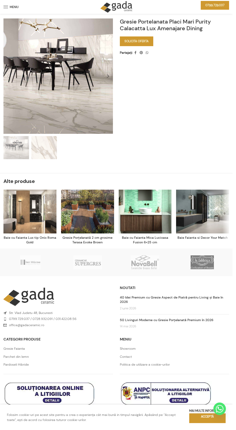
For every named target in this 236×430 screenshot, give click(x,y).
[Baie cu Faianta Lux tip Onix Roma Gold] (29, 211)
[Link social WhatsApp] (147, 53)
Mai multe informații (205, 411)
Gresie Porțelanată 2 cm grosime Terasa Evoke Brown (87, 240)
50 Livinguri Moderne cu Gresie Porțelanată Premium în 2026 (166, 320)
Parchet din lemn (16, 357)
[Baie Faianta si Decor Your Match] (202, 211)
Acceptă (207, 416)
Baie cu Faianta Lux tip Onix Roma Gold (30, 240)
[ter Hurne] (30, 262)
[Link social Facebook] (135, 53)
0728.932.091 (42, 319)
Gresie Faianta (14, 348)
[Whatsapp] (219, 409)
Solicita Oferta (136, 41)
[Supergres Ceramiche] (87, 262)
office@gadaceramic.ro (26, 325)
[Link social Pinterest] (141, 53)
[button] (8, 76)
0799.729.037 (214, 5)
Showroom (128, 348)
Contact (126, 357)
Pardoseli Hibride (16, 364)
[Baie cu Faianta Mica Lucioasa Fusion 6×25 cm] (145, 211)
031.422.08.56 (66, 319)
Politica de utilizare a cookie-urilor (145, 364)
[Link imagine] (28, 297)
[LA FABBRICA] (202, 262)
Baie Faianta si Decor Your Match (202, 238)
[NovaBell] (144, 262)
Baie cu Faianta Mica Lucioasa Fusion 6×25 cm (145, 240)
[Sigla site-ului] (116, 6)
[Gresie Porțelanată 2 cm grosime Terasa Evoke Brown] (87, 211)
